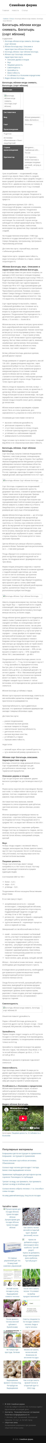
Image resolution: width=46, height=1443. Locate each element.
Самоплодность (13, 67)
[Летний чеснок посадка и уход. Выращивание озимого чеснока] (12, 1286)
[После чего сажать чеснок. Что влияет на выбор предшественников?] (31, 1286)
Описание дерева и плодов (18, 60)
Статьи (25, 10)
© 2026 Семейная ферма (15, 1404)
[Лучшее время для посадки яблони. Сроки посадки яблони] (12, 1217)
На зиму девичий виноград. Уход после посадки (21, 1195)
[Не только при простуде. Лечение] (12, 1347)
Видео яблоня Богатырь (15, 78)
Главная (5, 10)
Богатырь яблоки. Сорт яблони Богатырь (21, 52)
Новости (15, 10)
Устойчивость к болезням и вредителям (23, 75)
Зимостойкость (13, 73)
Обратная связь (11, 1422)
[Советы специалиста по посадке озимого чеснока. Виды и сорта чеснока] (31, 1316)
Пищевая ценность (15, 65)
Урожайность (12, 70)
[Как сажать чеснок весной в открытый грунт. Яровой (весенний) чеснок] (31, 1225)
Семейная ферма (23, 5)
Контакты (9, 1412)
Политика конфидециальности (17, 1415)
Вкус (9, 62)
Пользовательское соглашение (27, 1412)
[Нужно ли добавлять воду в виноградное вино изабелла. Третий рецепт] (31, 1250)
